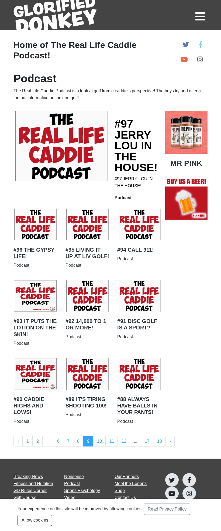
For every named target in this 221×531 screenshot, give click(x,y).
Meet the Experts (131, 483)
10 (99, 441)
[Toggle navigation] (200, 14)
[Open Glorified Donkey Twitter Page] (186, 44)
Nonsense (74, 476)
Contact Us (125, 497)
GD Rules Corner (30, 490)
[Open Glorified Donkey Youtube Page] (184, 59)
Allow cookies (35, 520)
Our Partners (127, 476)
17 (147, 441)
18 (159, 441)
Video (69, 497)
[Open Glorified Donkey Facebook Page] (201, 44)
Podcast (72, 483)
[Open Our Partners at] (186, 198)
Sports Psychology (82, 490)
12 (124, 441)
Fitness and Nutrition (33, 483)
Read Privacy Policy (167, 509)
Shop (120, 490)
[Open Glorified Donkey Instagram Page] (200, 59)
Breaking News (28, 476)
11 (111, 441)
